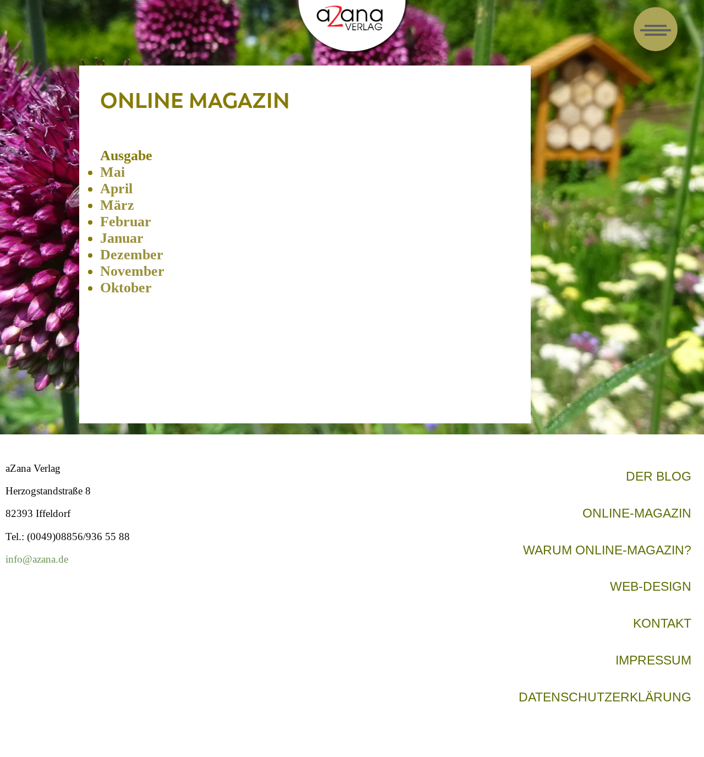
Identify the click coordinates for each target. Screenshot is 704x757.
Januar (122, 238)
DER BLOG (658, 476)
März (117, 205)
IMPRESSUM (653, 660)
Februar (125, 222)
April (116, 189)
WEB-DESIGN (650, 586)
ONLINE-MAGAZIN (636, 513)
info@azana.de (37, 559)
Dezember (131, 255)
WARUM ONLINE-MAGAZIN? (607, 550)
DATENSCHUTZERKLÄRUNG (605, 697)
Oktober (126, 288)
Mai (112, 172)
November (132, 271)
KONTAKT (662, 623)
